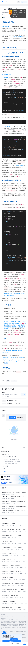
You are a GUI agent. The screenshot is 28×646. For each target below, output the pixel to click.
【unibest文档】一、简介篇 (8, 523)
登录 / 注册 (12, 417)
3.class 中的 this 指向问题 (10, 463)
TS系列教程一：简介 (7, 541)
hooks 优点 (5, 466)
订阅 (23, 394)
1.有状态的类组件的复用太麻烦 (11, 459)
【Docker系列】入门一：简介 (9, 559)
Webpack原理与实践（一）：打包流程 (11, 535)
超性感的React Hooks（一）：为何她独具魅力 (13, 529)
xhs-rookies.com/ (20, 30)
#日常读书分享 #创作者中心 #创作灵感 (9, 619)
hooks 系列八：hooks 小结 (8, 601)
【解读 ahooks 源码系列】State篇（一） (12, 565)
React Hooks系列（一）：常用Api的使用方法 (13, 583)
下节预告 (3, 471)
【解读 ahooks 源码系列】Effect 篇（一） (12, 571)
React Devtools (20, 165)
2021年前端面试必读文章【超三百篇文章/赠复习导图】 (13, 590)
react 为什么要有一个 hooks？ (10, 456)
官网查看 (6, 362)
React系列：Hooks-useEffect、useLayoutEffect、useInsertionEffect (11, 553)
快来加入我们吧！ (5, 451)
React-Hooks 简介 (6, 454)
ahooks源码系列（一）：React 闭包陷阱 (12, 547)
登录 (23, 2)
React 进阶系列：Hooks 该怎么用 (10, 595)
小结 (4, 468)
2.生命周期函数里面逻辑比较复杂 (12, 461)
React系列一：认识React (8, 577)
